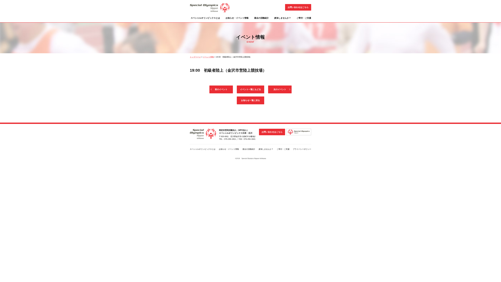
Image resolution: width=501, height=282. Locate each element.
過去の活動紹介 (261, 18)
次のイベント (280, 89)
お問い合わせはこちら (298, 7)
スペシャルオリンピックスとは (205, 18)
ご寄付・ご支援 (304, 18)
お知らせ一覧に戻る (250, 100)
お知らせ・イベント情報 (237, 18)
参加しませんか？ (282, 18)
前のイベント (221, 89)
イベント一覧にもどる (250, 89)
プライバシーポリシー (302, 149)
